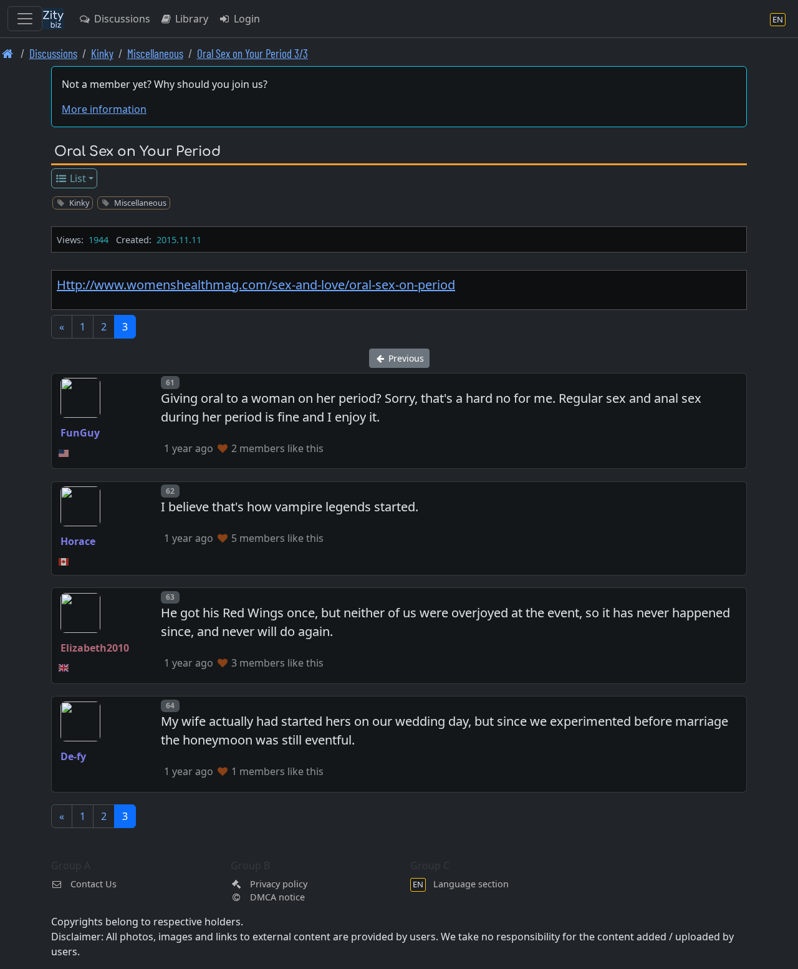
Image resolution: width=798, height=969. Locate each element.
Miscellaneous (155, 53)
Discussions (121, 19)
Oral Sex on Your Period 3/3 (252, 53)
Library (190, 19)
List (76, 178)
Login (245, 19)
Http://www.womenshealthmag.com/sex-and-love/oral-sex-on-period (256, 284)
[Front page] (8, 53)
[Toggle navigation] (24, 18)
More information (104, 109)
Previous (405, 358)
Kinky (102, 53)
